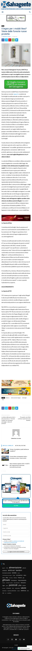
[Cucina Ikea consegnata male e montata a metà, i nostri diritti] (5, 458)
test (28, 590)
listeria (3, 582)
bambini (19, 570)
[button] (2, 12)
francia (20, 577)
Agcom (3, 568)
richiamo (8, 588)
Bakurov (7, 397)
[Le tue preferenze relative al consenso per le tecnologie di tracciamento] (24, 648)
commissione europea (7, 575)
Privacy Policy (17, 647)
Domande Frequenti (16, 649)
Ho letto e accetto (14, 541)
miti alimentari (17, 582)
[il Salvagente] (16, 5)
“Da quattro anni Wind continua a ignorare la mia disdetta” (24, 419)
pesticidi (13, 585)
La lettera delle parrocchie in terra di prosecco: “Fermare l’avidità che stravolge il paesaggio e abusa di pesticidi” (8, 420)
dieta (25, 575)
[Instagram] (12, 639)
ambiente (4, 570)
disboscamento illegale (16, 397)
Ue (5, 593)
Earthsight (24, 397)
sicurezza (4, 590)
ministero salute (9, 582)
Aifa (7, 568)
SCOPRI (16, 505)
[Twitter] (6, 39)
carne (18, 573)
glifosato (6, 580)
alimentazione (15, 567)
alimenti (24, 568)
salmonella (17, 588)
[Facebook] (2, 39)
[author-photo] (16, 436)
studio (18, 590)
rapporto (16, 94)
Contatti (16, 645)
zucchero (9, 593)
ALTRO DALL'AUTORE (20, 445)
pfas (19, 585)
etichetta (11, 577)
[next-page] (5, 471)
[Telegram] (16, 39)
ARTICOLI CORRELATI (8, 445)
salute (23, 588)
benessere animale (6, 573)
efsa (7, 577)
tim (3, 593)
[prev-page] (2, 471)
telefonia (23, 590)
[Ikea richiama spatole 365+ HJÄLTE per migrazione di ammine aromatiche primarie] (5, 465)
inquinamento (22, 580)
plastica (24, 585)
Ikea (3, 399)
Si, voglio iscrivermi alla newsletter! (16, 551)
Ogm (3, 585)
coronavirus (19, 575)
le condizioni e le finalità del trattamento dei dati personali (14, 541)
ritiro (13, 588)
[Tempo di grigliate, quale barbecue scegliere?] (5, 451)
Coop (14, 575)
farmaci (15, 577)
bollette (14, 573)
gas (23, 577)
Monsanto (23, 582)
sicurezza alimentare (11, 590)
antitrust (11, 570)
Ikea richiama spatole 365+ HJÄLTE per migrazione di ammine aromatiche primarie (19, 465)
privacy (3, 588)
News (3, 25)
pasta (7, 585)
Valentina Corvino (7, 36)
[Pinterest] (9, 39)
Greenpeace (14, 580)
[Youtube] (23, 639)
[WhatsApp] (13, 39)
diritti (3, 577)
